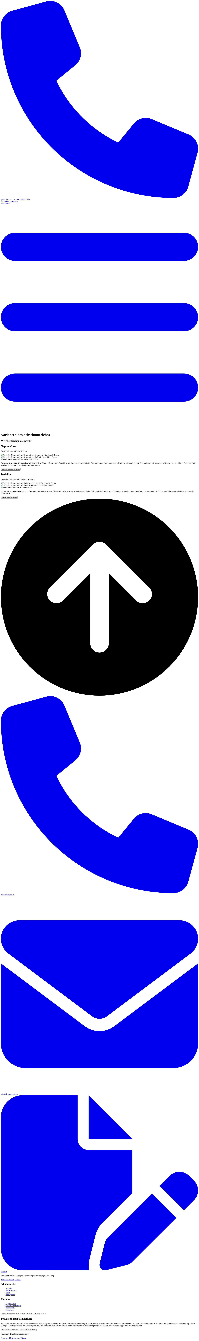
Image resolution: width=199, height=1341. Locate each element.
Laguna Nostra (11, 1304)
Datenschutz (10, 1308)
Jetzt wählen (5, 203)
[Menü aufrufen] (99, 429)
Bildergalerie (10, 1295)
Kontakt (17, 1280)
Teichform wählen (7, 1280)
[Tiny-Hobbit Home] (9, 201)
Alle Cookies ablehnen (28, 1330)
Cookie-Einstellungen (13, 1306)
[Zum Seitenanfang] (99, 695)
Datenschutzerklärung (18, 1338)
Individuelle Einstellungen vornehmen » (15, 1334)
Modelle (9, 1288)
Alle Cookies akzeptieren (10, 1330)
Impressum (9, 1310)
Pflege (8, 1293)
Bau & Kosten (11, 1291)
